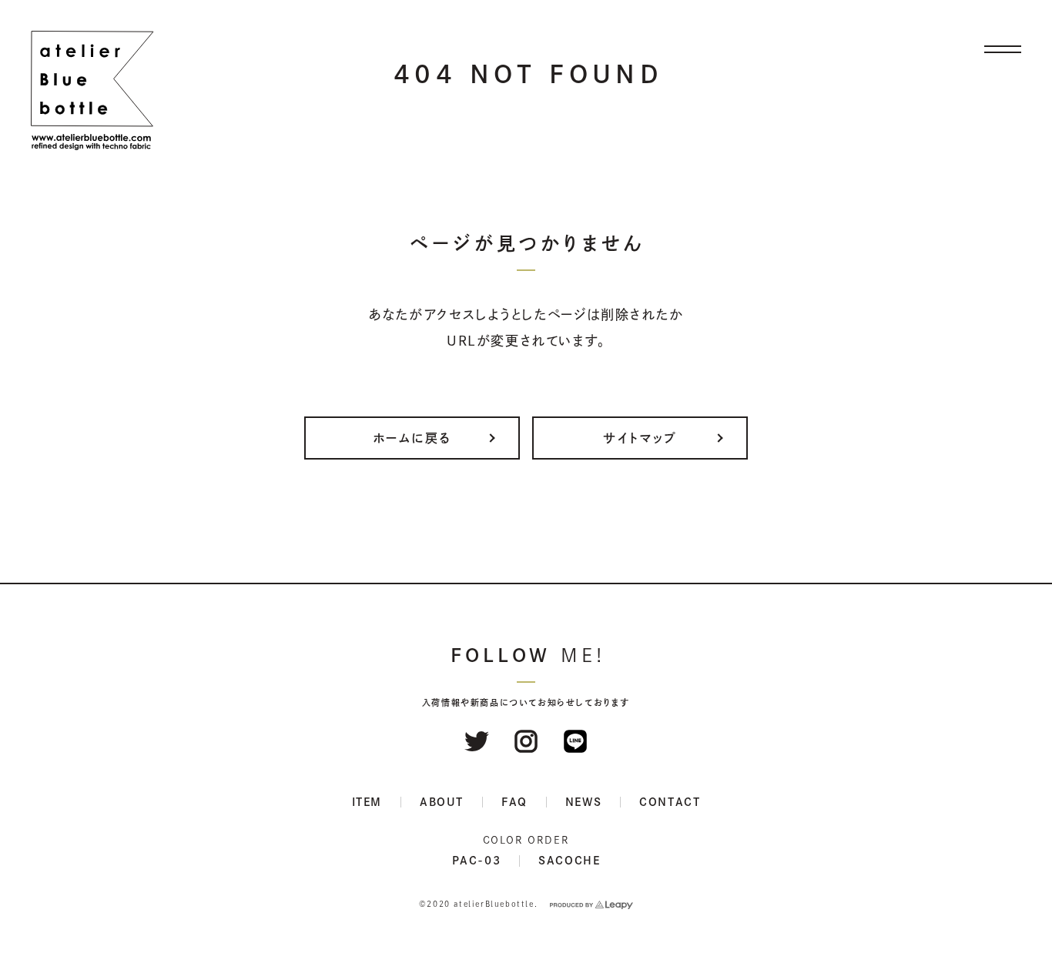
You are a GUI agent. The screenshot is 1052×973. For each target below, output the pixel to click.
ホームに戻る (412, 438)
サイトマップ (640, 438)
